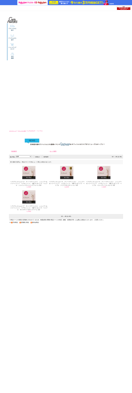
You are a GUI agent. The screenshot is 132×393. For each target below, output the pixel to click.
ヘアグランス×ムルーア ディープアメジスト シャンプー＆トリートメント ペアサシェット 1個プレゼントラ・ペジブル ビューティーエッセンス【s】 (104, 183)
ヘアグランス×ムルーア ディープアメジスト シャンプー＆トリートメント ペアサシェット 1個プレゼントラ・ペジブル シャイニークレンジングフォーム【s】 (28, 183)
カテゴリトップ (12, 131)
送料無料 (46, 157)
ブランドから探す (22, 131)
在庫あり (37, 157)
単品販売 (14, 151)
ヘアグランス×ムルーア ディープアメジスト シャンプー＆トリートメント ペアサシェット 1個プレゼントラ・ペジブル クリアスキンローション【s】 (67, 183)
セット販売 (53, 151)
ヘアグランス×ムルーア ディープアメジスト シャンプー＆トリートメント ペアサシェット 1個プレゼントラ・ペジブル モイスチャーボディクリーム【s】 (28, 207)
